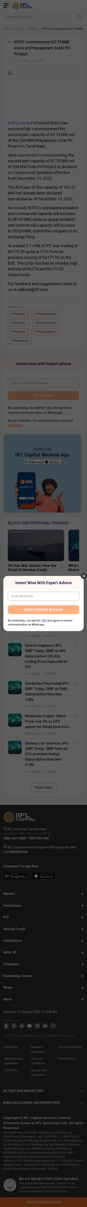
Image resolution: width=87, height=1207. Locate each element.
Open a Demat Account (43, 609)
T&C (43, 620)
